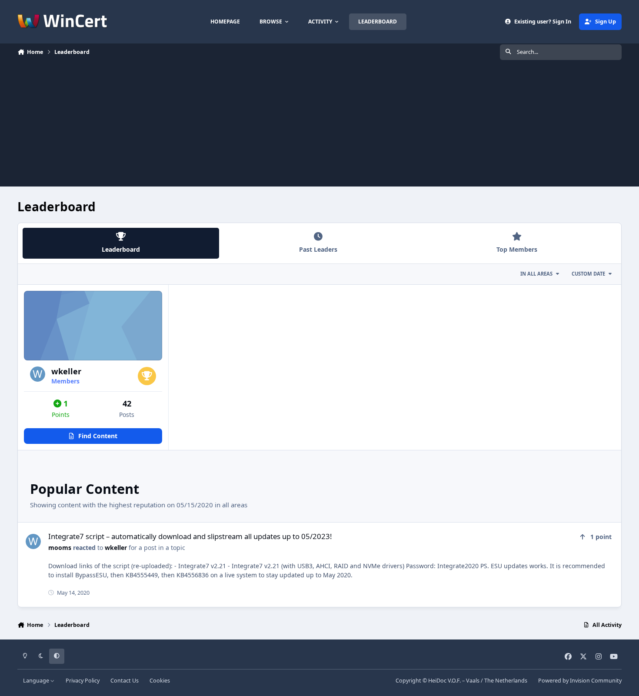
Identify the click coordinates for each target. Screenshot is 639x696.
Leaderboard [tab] (121, 249)
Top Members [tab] (516, 249)
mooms (59, 547)
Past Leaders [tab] (318, 249)
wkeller (66, 371)
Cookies (160, 680)
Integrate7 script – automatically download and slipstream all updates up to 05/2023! (190, 536)
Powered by (580, 680)
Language (36, 680)
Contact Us (124, 680)
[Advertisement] (319, 125)
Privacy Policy (83, 680)
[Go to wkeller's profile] (37, 374)
